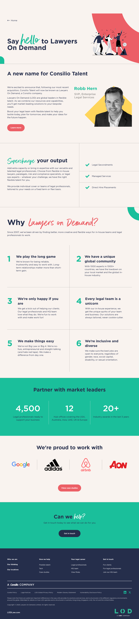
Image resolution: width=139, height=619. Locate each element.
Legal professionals (78, 565)
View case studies (69, 488)
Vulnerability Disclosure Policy (91, 592)
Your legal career (78, 559)
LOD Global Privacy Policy (44, 592)
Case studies (44, 572)
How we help (44, 559)
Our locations (13, 570)
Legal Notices (26, 592)
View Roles (75, 572)
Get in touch (69, 533)
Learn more (16, 128)
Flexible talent (44, 565)
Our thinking (12, 564)
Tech (41, 568)
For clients (107, 565)
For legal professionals (112, 568)
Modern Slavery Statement (66, 592)
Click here (23, 600)
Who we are (12, 559)
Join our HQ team (110, 572)
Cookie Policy (12, 592)
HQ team (74, 568)
